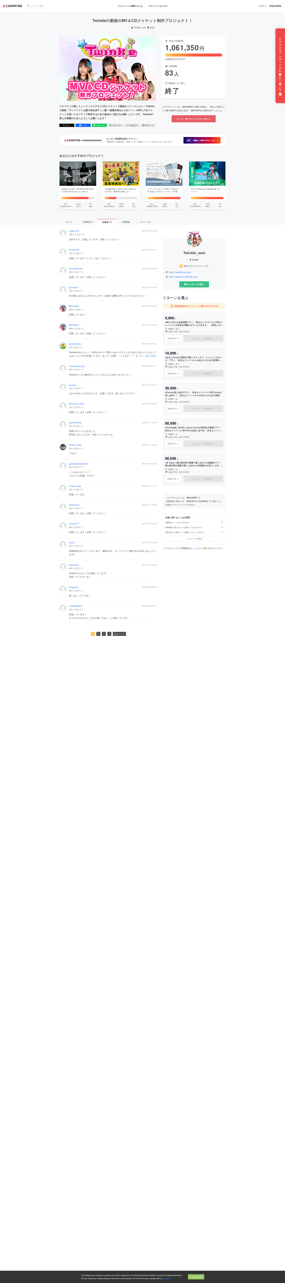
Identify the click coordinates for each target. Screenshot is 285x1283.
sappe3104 (74, 504)
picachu (72, 385)
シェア (84, 125)
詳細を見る (171, 338)
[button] (202, 140)
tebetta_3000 (75, 445)
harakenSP (74, 249)
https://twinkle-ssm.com (180, 272)
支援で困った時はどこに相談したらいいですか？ (184, 532)
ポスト (68, 125)
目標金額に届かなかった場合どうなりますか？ (184, 527)
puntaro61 (74, 287)
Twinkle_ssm (140, 27)
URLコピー (117, 125)
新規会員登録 (275, 6)
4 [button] (109, 633)
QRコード (150, 125)
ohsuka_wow (75, 486)
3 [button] (103, 633)
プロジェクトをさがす (158, 5)
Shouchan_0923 (76, 403)
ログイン (263, 6)
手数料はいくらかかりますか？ (177, 522)
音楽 (152, 27)
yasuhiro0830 (75, 422)
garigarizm (74, 587)
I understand (196, 1277)
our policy (166, 1278)
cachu (72, 542)
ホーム (69, 221)
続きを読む (151, 355)
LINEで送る (101, 125)
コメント (145, 221)
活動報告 (88, 221)
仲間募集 (126, 221)
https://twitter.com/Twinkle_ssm (183, 276)
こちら (195, 548)
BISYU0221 (74, 306)
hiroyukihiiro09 (76, 268)
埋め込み (133, 125)
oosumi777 (74, 523)
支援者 (106, 222)
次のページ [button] (118, 633)
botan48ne (74, 564)
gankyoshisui (75, 343)
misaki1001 (74, 231)
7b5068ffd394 (75, 606)
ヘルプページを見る (194, 538)
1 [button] (92, 633)
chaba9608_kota (77, 366)
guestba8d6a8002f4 (78, 463)
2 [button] (98, 633)
